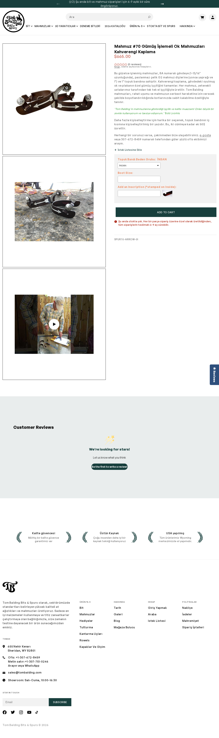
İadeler (187, 614)
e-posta (205, 135)
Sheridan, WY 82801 (21, 650)
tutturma (86, 627)
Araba (152, 614)
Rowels (85, 640)
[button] (28, 28)
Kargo (117, 66)
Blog (117, 621)
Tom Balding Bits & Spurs (20, 725)
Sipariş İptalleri (193, 627)
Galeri (118, 614)
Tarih (117, 607)
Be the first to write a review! (109, 466)
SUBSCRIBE (60, 702)
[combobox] (109, 17)
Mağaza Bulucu (124, 627)
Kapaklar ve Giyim (92, 647)
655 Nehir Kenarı (19, 646)
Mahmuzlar (87, 614)
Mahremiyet (190, 621)
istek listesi (156, 621)
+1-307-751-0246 (36, 661)
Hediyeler (86, 621)
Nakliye (187, 607)
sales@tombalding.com (25, 672)
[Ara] (149, 17)
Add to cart (166, 212)
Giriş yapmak (157, 607)
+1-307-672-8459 (28, 657)
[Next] (163, 4)
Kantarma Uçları (91, 634)
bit (81, 607)
